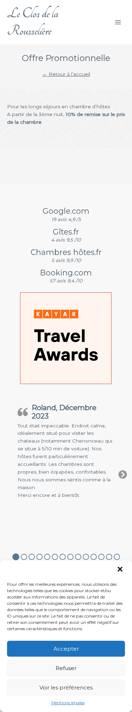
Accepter (66, 648)
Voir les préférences (66, 687)
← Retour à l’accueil (66, 74)
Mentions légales (67, 702)
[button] (121, 570)
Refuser (66, 668)
